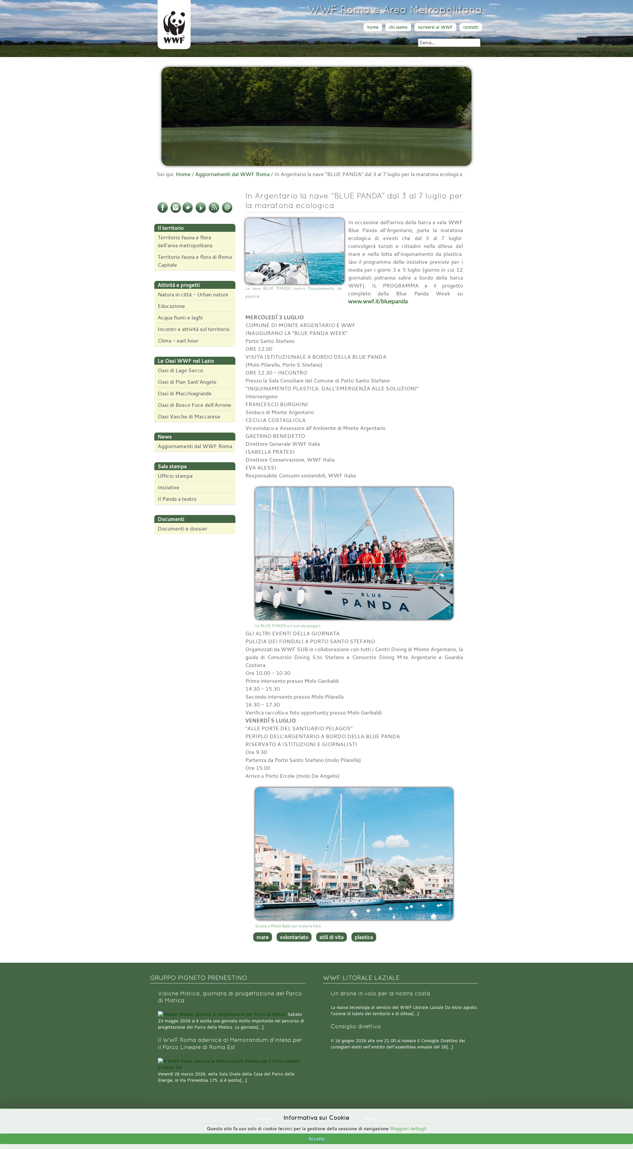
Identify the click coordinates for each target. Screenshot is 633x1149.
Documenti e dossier (182, 528)
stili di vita (331, 937)
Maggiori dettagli (408, 1128)
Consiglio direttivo (356, 1026)
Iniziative (168, 487)
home (372, 27)
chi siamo (398, 27)
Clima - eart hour (178, 340)
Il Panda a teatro (177, 498)
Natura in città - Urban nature (193, 294)
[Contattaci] (227, 211)
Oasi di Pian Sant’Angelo (187, 381)
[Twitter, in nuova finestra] (188, 211)
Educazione (171, 306)
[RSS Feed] (214, 211)
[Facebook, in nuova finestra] (162, 211)
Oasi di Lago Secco (180, 370)
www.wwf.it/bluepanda (378, 302)
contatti (470, 27)
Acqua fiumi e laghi (180, 317)
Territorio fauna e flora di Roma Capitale (195, 260)
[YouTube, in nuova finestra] (201, 211)
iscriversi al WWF (435, 27)
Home (183, 174)
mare (262, 937)
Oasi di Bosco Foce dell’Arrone (194, 404)
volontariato (294, 937)
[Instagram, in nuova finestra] (176, 211)
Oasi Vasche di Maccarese (189, 416)
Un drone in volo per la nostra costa (380, 993)
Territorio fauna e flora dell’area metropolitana (185, 241)
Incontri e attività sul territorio (193, 329)
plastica (364, 937)
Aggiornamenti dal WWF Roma (232, 174)
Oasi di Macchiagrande (185, 393)
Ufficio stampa (175, 475)
